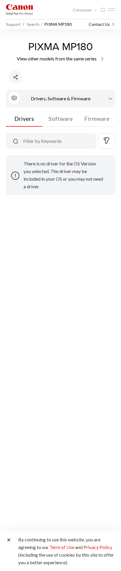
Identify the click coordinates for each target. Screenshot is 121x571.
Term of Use (62, 547)
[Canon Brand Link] (19, 9)
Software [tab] (60, 118)
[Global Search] (102, 10)
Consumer (83, 10)
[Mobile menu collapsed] (111, 9)
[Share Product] (15, 77)
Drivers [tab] (24, 118)
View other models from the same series (57, 58)
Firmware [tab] (97, 118)
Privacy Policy (97, 547)
